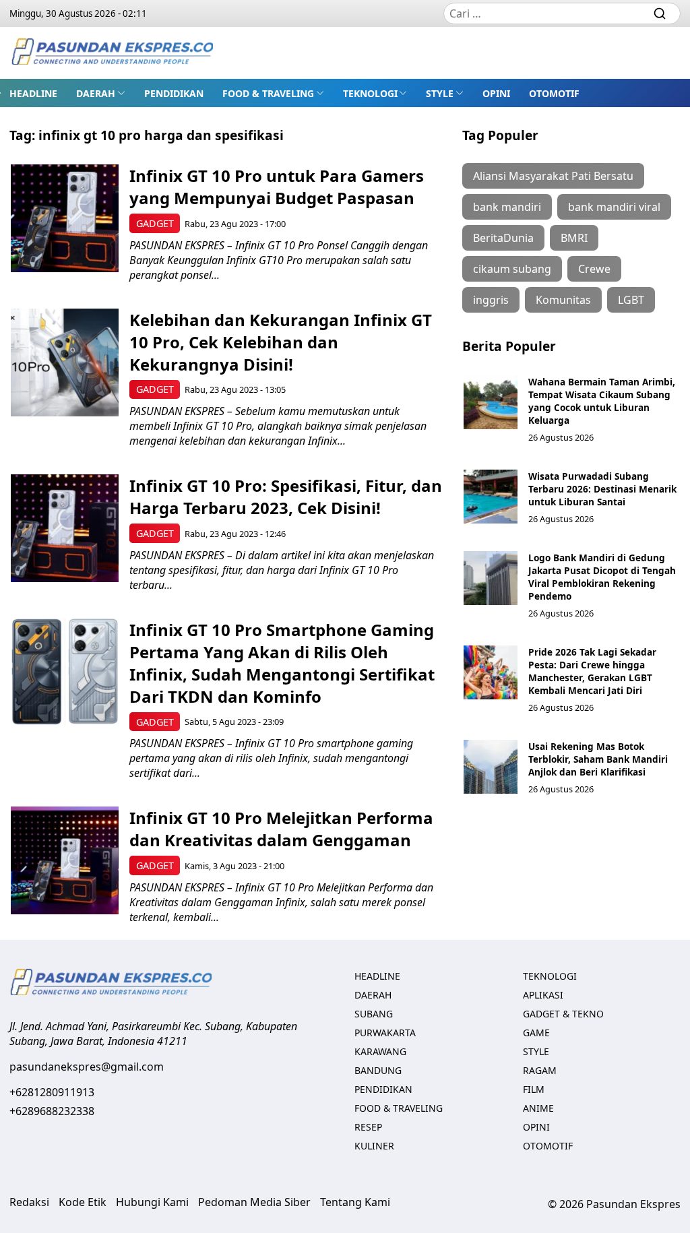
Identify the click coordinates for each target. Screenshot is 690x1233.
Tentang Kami (355, 1202)
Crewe (594, 268)
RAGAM (540, 1070)
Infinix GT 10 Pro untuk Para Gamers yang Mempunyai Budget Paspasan (276, 186)
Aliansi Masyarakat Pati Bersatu (553, 175)
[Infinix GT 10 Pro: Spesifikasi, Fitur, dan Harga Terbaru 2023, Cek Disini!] (65, 528)
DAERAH (95, 93)
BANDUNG (378, 1070)
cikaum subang (512, 268)
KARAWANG (380, 1051)
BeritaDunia (503, 237)
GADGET (155, 223)
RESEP (368, 1126)
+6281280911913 (51, 1092)
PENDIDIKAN (173, 93)
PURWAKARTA (385, 1032)
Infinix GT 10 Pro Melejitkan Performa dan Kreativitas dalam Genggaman (281, 829)
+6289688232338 (51, 1111)
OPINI (496, 93)
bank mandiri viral (614, 206)
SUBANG (373, 1013)
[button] (100, 93)
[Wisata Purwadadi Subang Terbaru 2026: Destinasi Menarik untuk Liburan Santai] (491, 497)
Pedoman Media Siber (254, 1202)
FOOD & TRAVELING (268, 93)
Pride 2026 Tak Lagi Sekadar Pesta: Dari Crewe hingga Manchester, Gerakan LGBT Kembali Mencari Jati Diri (592, 671)
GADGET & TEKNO (563, 1013)
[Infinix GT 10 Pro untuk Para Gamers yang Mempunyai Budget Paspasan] (65, 218)
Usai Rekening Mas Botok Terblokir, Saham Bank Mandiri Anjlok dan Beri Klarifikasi (598, 759)
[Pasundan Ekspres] (112, 53)
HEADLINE (33, 93)
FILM (533, 1089)
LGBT (631, 299)
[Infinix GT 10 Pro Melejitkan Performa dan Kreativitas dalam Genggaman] (65, 860)
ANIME (538, 1108)
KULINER (374, 1145)
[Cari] (659, 13)
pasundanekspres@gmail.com (86, 1066)
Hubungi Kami (152, 1202)
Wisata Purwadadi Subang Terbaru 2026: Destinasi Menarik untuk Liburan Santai (602, 489)
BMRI (574, 237)
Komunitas (563, 299)
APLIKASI (543, 994)
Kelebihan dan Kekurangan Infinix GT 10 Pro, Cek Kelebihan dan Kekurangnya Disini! (280, 342)
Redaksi (29, 1202)
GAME (536, 1032)
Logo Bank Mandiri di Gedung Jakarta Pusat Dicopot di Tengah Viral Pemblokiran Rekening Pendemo (602, 576)
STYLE (439, 93)
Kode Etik (82, 1202)
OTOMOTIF (554, 93)
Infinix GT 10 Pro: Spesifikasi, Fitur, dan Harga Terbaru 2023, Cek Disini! (285, 496)
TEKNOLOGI (370, 93)
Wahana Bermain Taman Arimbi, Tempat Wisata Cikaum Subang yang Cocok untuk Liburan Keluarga (601, 400)
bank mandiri (507, 206)
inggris (491, 299)
